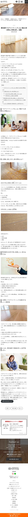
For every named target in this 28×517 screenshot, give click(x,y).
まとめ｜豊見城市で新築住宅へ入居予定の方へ (14, 103)
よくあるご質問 (14, 499)
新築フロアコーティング (14, 484)
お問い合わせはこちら (7, 401)
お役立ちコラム (14, 18)
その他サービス (14, 490)
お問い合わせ (14, 506)
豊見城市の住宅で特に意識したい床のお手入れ (14, 98)
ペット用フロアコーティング (14, 486)
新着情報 (7, 18)
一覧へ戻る (14, 408)
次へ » (20, 408)
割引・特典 (14, 495)
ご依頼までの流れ (14, 493)
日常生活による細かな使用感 (11, 95)
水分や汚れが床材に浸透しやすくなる (13, 93)
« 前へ (7, 408)
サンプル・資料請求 (14, 505)
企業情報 (14, 501)
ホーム (2, 18)
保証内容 (14, 497)
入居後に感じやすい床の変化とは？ (11, 91)
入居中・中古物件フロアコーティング (14, 488)
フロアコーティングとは (14, 482)
